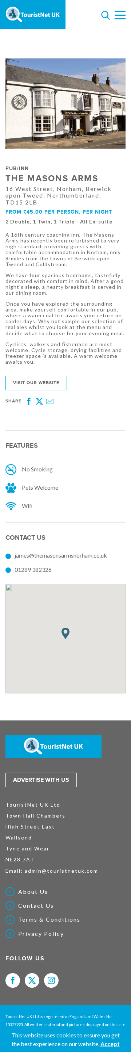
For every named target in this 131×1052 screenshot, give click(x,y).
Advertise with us (41, 780)
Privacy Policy (41, 933)
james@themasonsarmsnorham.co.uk (61, 555)
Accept (110, 1043)
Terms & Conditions (49, 919)
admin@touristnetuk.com (61, 871)
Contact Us (36, 905)
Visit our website (36, 383)
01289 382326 (33, 569)
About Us (33, 891)
